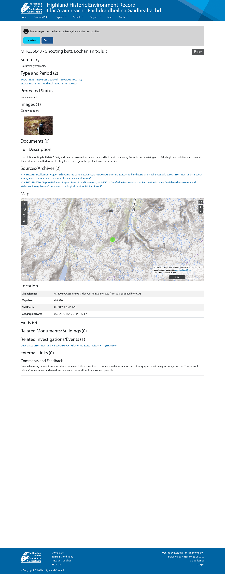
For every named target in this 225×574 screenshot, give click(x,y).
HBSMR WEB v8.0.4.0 (193, 557)
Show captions (31, 111)
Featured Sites (41, 17)
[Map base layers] (24, 210)
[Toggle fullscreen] (200, 202)
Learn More (32, 40)
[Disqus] (112, 419)
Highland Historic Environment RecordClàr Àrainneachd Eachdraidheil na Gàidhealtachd (104, 8)
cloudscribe (198, 560)
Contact (123, 17)
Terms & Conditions (62, 557)
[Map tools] (24, 222)
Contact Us (58, 553)
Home (24, 17)
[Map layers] (24, 204)
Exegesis (178, 553)
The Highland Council (52, 570)
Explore (60, 17)
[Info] (24, 216)
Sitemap (56, 564)
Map (109, 17)
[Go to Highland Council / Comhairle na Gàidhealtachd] (31, 6)
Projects (94, 17)
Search (77, 17)
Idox (190, 553)
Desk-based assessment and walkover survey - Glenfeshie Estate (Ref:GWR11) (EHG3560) (69, 345)
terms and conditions (183, 270)
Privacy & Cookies (61, 560)
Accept (47, 40)
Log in (200, 564)
